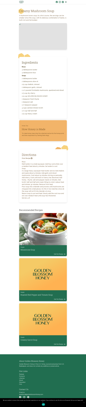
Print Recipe (26, 158)
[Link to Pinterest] (63, 2)
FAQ (20, 384)
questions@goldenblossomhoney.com (31, 394)
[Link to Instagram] (60, 2)
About (21, 380)
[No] (84, 402)
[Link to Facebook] (57, 2)
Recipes (21, 374)
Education (22, 382)
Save (23, 24)
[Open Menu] (66, 2)
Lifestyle (22, 378)
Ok (43, 404)
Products (22, 376)
